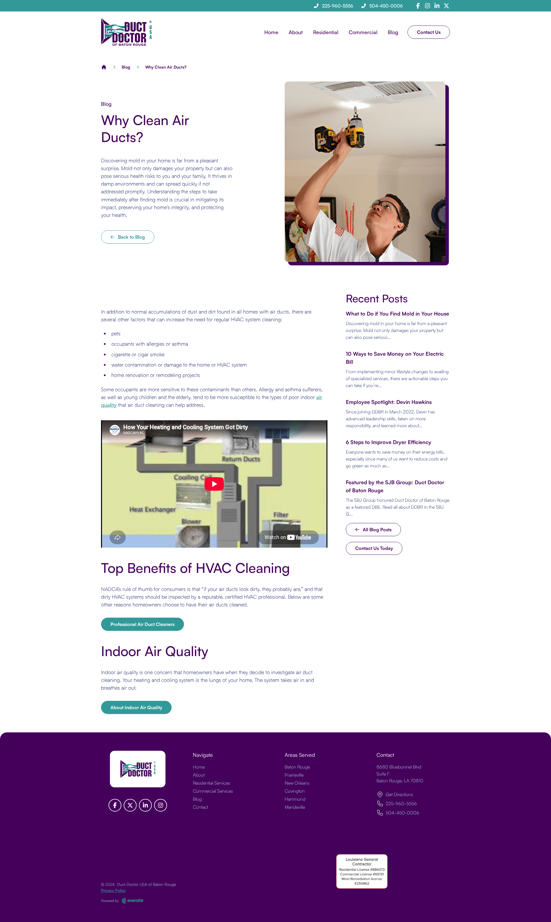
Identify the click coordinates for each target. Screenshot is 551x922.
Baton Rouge (297, 767)
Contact (200, 807)
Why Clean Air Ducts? (166, 67)
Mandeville (295, 807)
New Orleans (297, 783)
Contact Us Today (374, 548)
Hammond (295, 799)
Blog (393, 32)
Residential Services (211, 783)
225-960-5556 (401, 803)
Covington (295, 791)
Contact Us (429, 32)
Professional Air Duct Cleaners (142, 624)
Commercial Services (213, 791)
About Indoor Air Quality (136, 707)
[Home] (104, 67)
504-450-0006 (402, 813)
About (199, 775)
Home (271, 32)
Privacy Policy (113, 890)
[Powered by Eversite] (132, 901)
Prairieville (294, 775)
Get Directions (399, 794)
